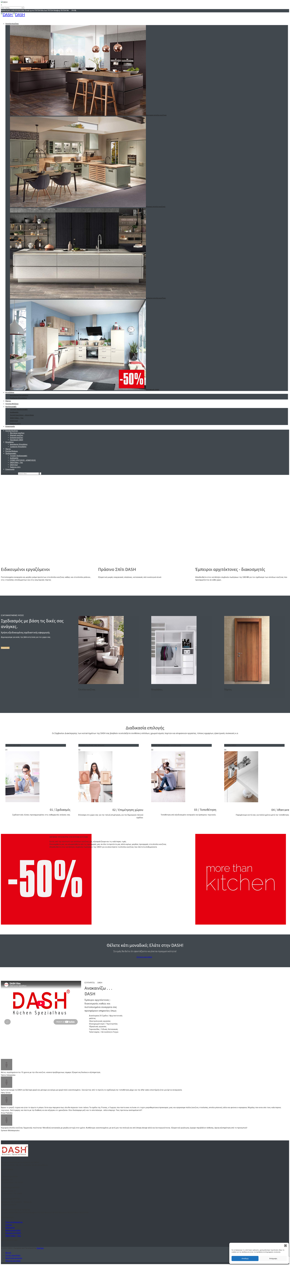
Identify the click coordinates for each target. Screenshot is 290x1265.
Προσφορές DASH (152, 389)
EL (75, 10)
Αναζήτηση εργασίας (13, 1258)
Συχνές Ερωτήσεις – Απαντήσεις (22, 415)
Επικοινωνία (10, 426)
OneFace (40, 1248)
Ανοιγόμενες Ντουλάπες (19, 395)
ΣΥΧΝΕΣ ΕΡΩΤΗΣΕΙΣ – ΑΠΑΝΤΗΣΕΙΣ (23, 460)
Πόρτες (8, 401)
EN (73, 10)
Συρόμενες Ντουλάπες (18, 398)
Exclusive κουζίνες (16, 437)
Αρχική (8, 1253)
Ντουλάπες (9, 392)
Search (3, 473)
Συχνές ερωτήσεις (13, 1255)
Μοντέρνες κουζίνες (17, 433)
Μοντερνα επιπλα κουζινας (156, 115)
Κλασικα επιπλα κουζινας (155, 207)
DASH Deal (14, 421)
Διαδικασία (14, 412)
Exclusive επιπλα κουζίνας (156, 298)
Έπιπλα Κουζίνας (12, 24)
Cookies (8, 1225)
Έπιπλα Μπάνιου (11, 404)
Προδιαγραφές (10, 406)
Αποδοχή (245, 1258)
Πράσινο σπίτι (15, 423)
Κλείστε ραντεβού (13, 1230)
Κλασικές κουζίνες (16, 435)
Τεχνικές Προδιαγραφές (19, 409)
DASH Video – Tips (16, 418)
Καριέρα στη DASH (13, 1233)
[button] (285, 1245)
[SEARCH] (23, 8)
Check (9, 473)
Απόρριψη (273, 1258)
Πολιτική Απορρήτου (14, 1222)
